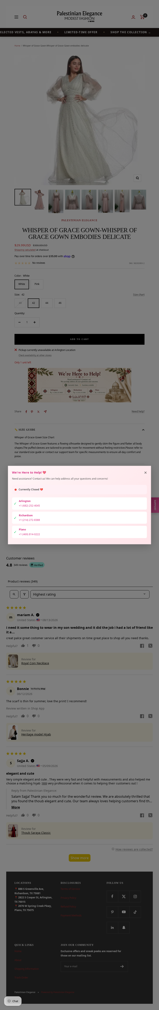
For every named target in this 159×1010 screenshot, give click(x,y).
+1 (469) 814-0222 (29, 534)
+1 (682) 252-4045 (29, 505)
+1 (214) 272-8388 (29, 520)
